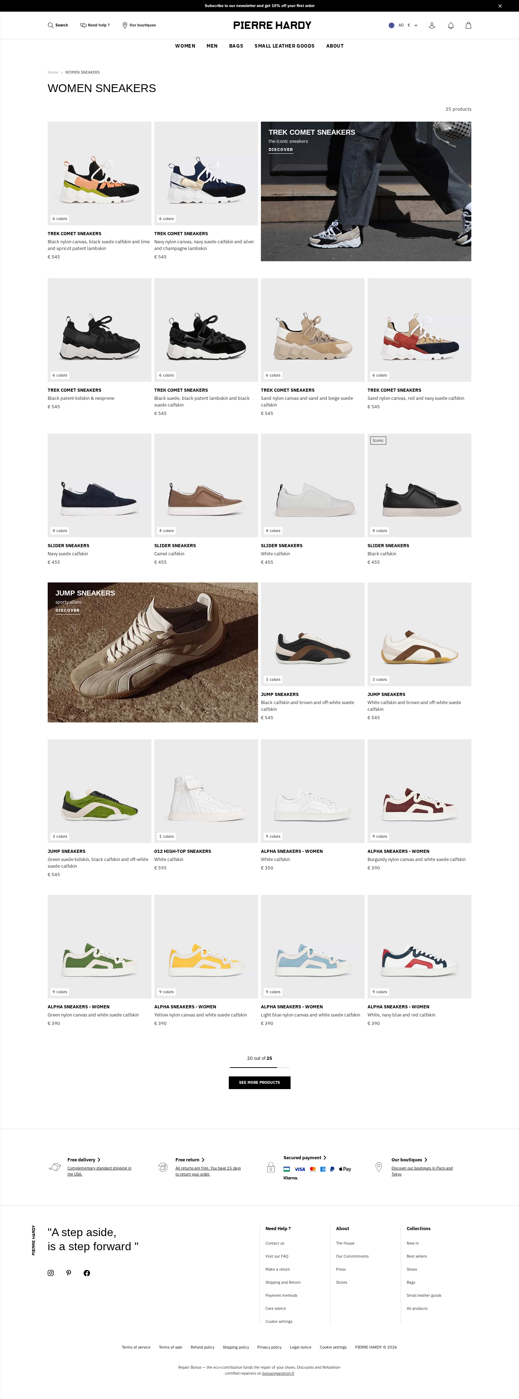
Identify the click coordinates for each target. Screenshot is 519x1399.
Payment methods (281, 1295)
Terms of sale (170, 1347)
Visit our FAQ (277, 1256)
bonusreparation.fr (278, 1373)
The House (345, 1243)
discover (67, 610)
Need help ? (99, 25)
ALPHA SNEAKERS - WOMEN (292, 851)
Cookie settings (279, 1321)
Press (341, 1269)
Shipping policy (236, 1347)
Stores (341, 1282)
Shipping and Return (283, 1282)
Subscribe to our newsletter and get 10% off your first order (260, 5)
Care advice (276, 1308)
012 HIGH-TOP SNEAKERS (182, 851)
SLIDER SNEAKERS (68, 546)
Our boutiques (143, 25)
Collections (419, 1229)
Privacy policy (269, 1347)
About (335, 46)
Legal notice (300, 1347)
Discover (281, 149)
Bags (236, 46)
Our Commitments (352, 1256)
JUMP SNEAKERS (280, 694)
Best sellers (417, 1256)
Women (185, 46)
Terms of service (136, 1347)
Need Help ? (278, 1229)
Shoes (412, 1269)
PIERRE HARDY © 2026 (376, 1347)
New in (413, 1243)
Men (212, 46)
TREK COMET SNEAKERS (74, 234)
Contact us (275, 1243)
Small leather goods (285, 46)
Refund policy (202, 1347)
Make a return (278, 1269)
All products (417, 1308)
